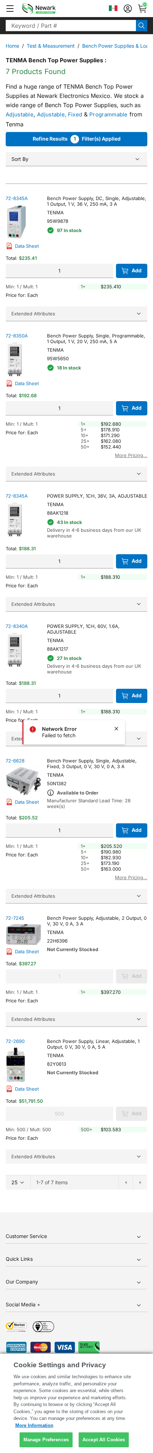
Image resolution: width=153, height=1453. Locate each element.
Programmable (108, 114)
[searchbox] (71, 25)
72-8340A (17, 626)
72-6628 (15, 761)
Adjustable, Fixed (59, 114)
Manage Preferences (46, 1439)
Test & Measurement (51, 46)
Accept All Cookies (104, 1439)
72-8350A (17, 336)
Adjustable (19, 114)
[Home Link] (49, 8)
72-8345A (17, 198)
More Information (34, 1425)
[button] (10, 8)
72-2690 (15, 1041)
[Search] (141, 25)
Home (12, 46)
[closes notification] (116, 728)
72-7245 (15, 918)
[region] (76, 1403)
